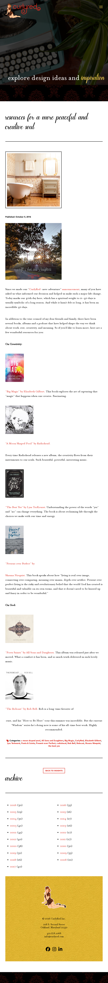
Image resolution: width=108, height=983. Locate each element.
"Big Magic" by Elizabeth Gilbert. (25, 391)
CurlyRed (34, 289)
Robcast (80, 743)
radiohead (61, 743)
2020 (13, 846)
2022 (13, 832)
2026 (13, 805)
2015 (63, 812)
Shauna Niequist (92, 743)
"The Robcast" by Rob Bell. (21, 709)
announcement (70, 289)
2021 (13, 839)
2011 (63, 839)
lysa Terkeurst (13, 743)
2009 (63, 853)
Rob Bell (71, 743)
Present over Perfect (46, 743)
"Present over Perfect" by (20, 563)
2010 (63, 846)
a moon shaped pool (30, 740)
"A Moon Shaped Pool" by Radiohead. (27, 443)
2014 (63, 818)
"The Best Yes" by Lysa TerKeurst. (25, 507)
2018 (13, 859)
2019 (13, 853)
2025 (13, 812)
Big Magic (69, 740)
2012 (63, 832)
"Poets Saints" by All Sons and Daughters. (30, 652)
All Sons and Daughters (52, 740)
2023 (13, 825)
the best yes (54, 746)
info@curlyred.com (54, 936)
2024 (13, 818)
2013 (63, 825)
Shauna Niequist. (15, 575)
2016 (63, 805)
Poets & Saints (28, 743)
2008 (63, 859)
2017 (13, 866)
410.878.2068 (54, 933)
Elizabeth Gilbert (93, 740)
